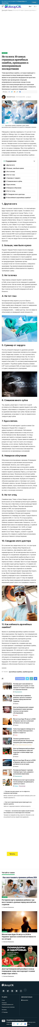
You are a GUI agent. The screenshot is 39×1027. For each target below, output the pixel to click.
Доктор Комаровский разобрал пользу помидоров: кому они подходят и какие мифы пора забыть (18, 971)
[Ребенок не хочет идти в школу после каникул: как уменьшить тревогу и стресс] (7, 782)
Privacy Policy (21, 1)
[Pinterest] (12, 991)
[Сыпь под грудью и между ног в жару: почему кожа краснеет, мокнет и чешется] (7, 731)
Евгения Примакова (8, 907)
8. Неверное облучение (13, 188)
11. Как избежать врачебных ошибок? (18, 197)
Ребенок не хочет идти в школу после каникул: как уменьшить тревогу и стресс (23, 781)
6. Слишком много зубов (14, 181)
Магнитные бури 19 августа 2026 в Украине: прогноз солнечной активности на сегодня (24, 721)
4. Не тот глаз (10, 175)
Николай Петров (11, 96)
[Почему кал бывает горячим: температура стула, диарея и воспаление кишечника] (7, 772)
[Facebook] (3, 991)
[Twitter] (7, 991)
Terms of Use (5, 3)
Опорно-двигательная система (23, 744)
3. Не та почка (10, 171)
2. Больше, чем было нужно (14, 168)
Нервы (16, 786)
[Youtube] (16, 991)
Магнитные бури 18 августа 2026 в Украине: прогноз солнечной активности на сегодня (24, 762)
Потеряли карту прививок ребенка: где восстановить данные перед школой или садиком (19, 902)
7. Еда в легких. (11, 184)
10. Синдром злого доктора (15, 194)
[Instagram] (20, 991)
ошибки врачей (28, 672)
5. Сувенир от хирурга (12, 178)
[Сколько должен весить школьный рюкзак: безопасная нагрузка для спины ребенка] (7, 741)
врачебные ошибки (15, 672)
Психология (22, 786)
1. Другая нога (10, 165)
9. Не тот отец (11, 191)
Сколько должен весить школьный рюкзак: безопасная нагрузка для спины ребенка (23, 740)
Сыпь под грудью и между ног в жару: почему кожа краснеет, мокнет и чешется (24, 730)
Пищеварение (18, 692)
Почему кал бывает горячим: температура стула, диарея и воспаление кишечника (23, 772)
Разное (4, 53)
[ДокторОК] (13, 6)
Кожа (16, 715)
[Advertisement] (19, 31)
